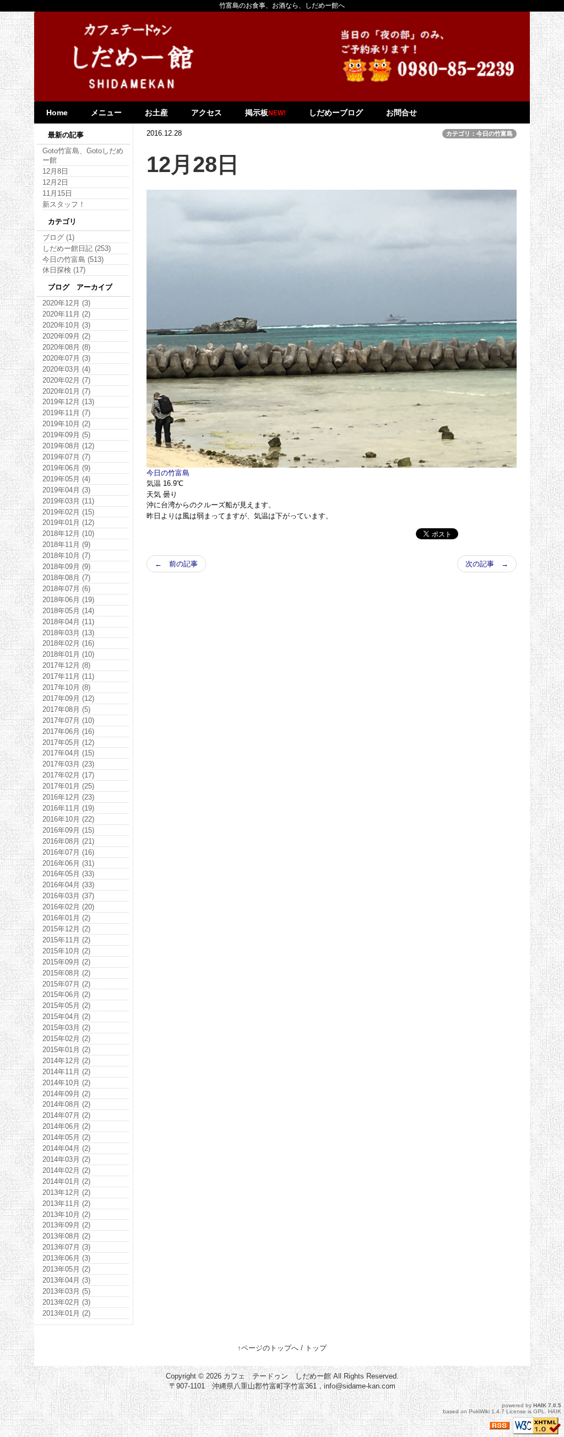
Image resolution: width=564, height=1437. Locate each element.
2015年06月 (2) (66, 994)
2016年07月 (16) (68, 852)
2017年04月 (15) (68, 753)
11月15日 (57, 193)
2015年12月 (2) (66, 929)
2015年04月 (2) (66, 1016)
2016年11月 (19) (68, 808)
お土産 (156, 112)
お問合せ (401, 112)
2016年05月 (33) (68, 874)
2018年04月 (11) (68, 622)
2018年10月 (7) (66, 555)
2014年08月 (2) (66, 1104)
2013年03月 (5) (66, 1291)
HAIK (539, 1405)
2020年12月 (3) (66, 303)
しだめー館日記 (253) (76, 248)
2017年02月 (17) (68, 775)
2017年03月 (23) (68, 764)
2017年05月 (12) (68, 742)
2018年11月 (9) (66, 544)
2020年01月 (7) (66, 391)
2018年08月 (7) (66, 577)
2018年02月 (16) (68, 643)
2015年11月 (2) (66, 940)
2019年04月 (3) (66, 490)
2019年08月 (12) (68, 446)
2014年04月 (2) (66, 1148)
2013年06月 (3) (66, 1258)
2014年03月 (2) (66, 1159)
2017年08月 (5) (66, 709)
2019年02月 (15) (68, 512)
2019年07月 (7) (66, 457)
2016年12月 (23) (68, 797)
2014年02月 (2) (66, 1170)
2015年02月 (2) (66, 1038)
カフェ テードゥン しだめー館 (277, 1376)
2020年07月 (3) (66, 358)
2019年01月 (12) (68, 522)
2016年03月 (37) (68, 896)
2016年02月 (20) (68, 907)
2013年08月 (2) (66, 1236)
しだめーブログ (336, 112)
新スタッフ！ (63, 204)
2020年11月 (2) (66, 314)
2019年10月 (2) (66, 424)
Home (57, 112)
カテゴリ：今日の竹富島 (479, 133)
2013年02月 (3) (66, 1302)
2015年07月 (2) (66, 984)
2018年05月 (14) (68, 611)
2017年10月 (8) (66, 687)
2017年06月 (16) (68, 731)
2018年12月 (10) (68, 533)
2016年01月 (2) (66, 918)
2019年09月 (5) (66, 435)
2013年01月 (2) (66, 1313)
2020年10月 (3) (66, 325)
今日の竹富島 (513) (73, 259)
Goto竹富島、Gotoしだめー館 (82, 155)
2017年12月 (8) (66, 665)
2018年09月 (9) (66, 566)
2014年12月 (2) (66, 1061)
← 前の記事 (176, 564)
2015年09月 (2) (66, 962)
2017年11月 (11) (68, 676)
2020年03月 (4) (66, 369)
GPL (539, 1411)
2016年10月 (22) (68, 819)
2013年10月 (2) (66, 1214)
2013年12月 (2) (66, 1192)
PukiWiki (479, 1411)
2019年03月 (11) (68, 501)
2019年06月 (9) (66, 468)
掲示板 (265, 112)
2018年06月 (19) (68, 600)
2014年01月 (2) (66, 1181)
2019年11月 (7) (66, 413)
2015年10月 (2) (66, 951)
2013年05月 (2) (66, 1269)
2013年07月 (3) (66, 1247)
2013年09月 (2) (66, 1225)
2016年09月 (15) (68, 830)
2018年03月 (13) (68, 633)
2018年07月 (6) (66, 589)
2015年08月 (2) (66, 973)
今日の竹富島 (168, 473)
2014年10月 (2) (66, 1083)
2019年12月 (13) (68, 402)
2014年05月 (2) (66, 1137)
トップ (316, 1348)
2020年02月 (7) (66, 380)
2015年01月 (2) (66, 1049)
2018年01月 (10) (68, 654)
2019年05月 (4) (66, 479)
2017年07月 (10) (68, 720)
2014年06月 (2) (66, 1126)
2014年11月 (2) (66, 1072)
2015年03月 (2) (66, 1027)
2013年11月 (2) (66, 1203)
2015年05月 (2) (66, 1005)
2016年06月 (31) (68, 863)
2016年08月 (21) (68, 841)
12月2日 (55, 182)
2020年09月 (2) (66, 336)
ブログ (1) (58, 237)
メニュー (106, 112)
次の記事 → (486, 564)
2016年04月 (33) (68, 885)
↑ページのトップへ (268, 1348)
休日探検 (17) (63, 270)
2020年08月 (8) (66, 347)
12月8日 (55, 171)
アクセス (206, 112)
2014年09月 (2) (66, 1094)
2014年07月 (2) (66, 1115)
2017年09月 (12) (68, 698)
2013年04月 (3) (66, 1280)
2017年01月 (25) (68, 786)
